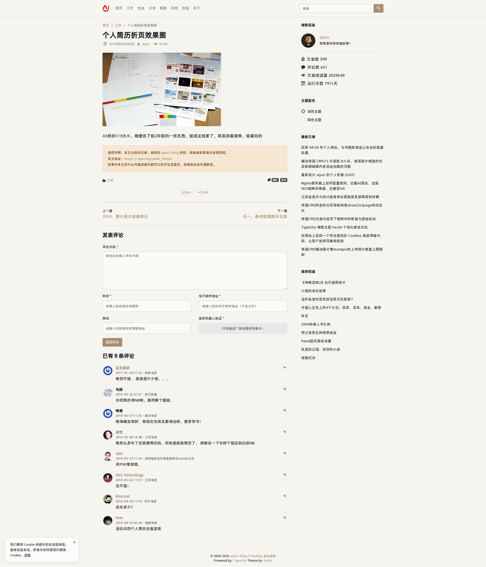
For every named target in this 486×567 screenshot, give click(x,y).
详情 (27, 555)
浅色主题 (314, 111)
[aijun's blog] (106, 8)
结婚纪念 (308, 357)
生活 (141, 8)
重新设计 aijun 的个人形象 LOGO (328, 174)
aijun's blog (170, 152)
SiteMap (256, 556)
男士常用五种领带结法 (319, 332)
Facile (268, 560)
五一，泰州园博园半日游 (265, 216)
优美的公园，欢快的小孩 (320, 349)
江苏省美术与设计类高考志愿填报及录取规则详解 (340, 196)
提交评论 (112, 342)
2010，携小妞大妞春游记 (125, 216)
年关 (304, 315)
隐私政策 (270, 556)
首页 (118, 8)
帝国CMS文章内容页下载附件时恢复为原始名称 (338, 218)
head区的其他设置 (316, 341)
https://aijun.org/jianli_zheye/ (148, 158)
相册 (163, 8)
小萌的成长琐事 (313, 290)
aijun (146, 44)
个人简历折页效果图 (142, 25)
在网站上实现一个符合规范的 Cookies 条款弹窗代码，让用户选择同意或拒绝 (340, 238)
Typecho (240, 560)
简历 (275, 180)
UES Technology (130, 475)
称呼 (107, 296)
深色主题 (314, 119)
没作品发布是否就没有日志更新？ (327, 299)
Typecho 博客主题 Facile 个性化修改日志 (334, 227)
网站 (106, 318)
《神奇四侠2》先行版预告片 (323, 282)
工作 (129, 8)
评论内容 (110, 246)
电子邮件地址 (210, 296)
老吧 (119, 432)
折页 (283, 180)
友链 (185, 8)
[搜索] (378, 8)
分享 (152, 8)
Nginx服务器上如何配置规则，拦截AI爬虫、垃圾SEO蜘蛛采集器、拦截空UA (340, 186)
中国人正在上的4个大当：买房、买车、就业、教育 (341, 307)
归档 (174, 8)
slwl (119, 453)
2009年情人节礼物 (316, 324)
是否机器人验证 (211, 318)
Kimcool (123, 496)
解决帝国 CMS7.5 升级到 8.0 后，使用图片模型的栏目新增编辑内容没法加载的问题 (341, 164)
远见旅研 (123, 367)
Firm (119, 517)
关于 (196, 8)
